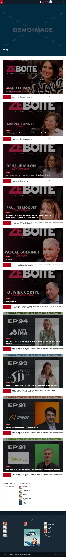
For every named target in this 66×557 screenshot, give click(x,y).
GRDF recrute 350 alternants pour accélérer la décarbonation (26, 133)
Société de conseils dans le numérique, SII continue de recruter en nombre (31, 385)
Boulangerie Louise (12, 301)
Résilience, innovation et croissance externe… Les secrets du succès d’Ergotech (33, 469)
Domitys (9, 259)
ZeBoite (8, 88)
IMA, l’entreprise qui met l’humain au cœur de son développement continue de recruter (33, 342)
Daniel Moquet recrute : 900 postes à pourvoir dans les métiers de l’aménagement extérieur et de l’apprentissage (28, 216)
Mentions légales (58, 554)
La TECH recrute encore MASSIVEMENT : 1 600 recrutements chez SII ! (29, 91)
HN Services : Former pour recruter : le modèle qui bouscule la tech (28, 175)
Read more (7, 96)
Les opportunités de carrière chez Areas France (22, 427)
